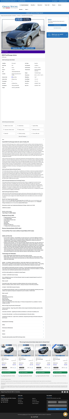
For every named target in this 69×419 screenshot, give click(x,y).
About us (34, 398)
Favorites (55, 1)
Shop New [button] (33, 5)
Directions (20, 400)
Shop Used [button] (40, 5)
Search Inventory (24, 5)
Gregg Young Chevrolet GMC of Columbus (8, 15)
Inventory (18, 15)
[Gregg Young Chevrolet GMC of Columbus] (10, 7)
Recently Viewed (64, 1)
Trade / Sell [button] (47, 5)
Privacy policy (20, 403)
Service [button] (59, 5)
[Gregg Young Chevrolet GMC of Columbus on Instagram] (67, 391)
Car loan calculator (35, 401)
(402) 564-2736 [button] (22, 1)
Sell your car (34, 400)
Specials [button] (20, 9)
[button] (9, 1)
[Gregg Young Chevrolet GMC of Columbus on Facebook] (62, 391)
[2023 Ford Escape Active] (26, 350)
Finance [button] (53, 5)
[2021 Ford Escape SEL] (43, 350)
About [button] (26, 9)
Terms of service (35, 403)
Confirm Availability (7, 372)
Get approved (20, 401)
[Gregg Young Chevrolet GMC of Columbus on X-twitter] (64, 391)
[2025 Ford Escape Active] (9, 350)
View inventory (20, 398)
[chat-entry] (65, 414)
